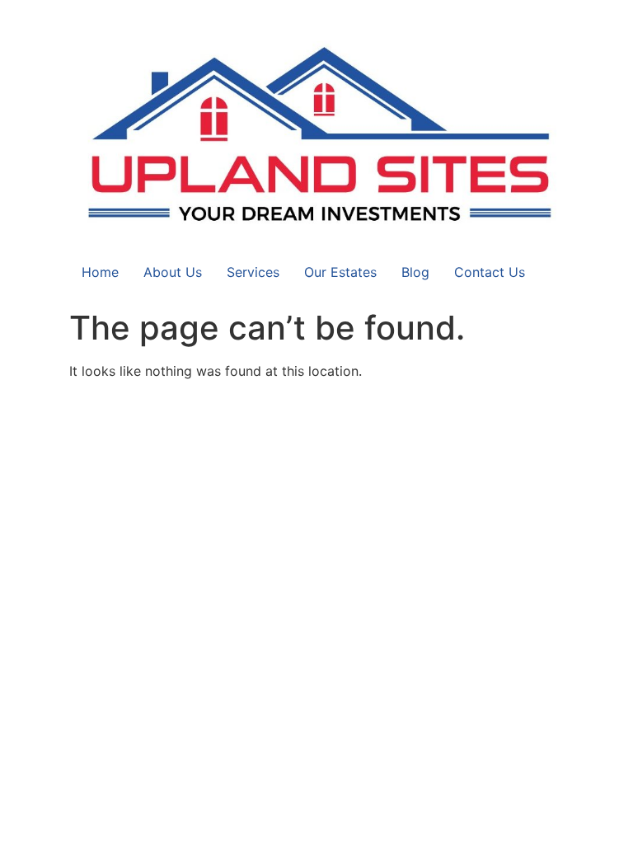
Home (100, 272)
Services (253, 272)
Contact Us (489, 272)
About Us (172, 272)
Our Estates (340, 272)
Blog (415, 272)
